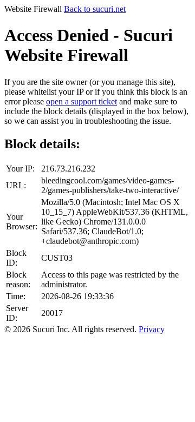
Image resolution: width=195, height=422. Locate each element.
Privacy (152, 329)
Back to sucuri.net (95, 9)
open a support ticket (81, 101)
